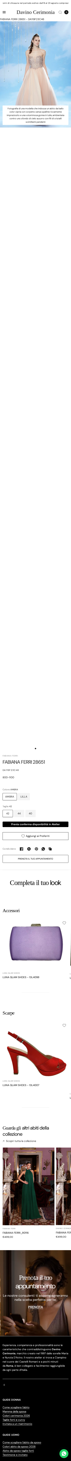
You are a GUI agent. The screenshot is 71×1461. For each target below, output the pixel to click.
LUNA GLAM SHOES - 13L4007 (21, 1085)
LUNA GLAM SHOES (11, 973)
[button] (35, 859)
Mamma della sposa (14, 1411)
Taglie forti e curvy (14, 1419)
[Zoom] (35, 74)
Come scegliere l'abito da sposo (22, 1442)
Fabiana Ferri (9, 1228)
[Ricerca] (60, 12)
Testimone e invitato (15, 1455)
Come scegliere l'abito (16, 1407)
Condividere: (9, 849)
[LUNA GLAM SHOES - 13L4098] (35, 944)
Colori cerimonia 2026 (16, 1415)
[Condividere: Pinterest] (36, 848)
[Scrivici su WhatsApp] (63, 1453)
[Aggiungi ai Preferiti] (64, 923)
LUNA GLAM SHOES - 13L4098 (21, 977)
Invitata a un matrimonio (17, 1424)
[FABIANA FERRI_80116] (28, 1186)
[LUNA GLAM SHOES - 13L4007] (35, 1049)
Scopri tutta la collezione (21, 1141)
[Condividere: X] (29, 848)
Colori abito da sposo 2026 (19, 1446)
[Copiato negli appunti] (50, 848)
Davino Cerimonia (36, 12)
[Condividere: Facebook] (21, 848)
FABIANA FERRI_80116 (16, 1233)
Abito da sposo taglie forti (18, 1450)
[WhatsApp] (43, 848)
